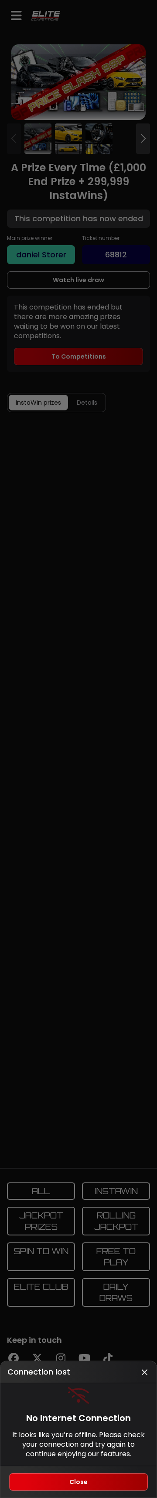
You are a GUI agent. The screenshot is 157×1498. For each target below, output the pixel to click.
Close (78, 1482)
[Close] (144, 1372)
